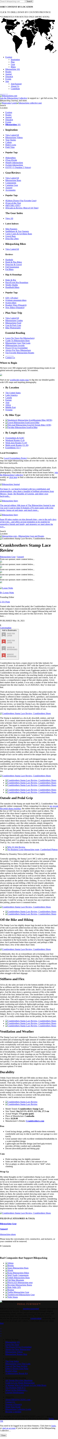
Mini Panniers (11, 229)
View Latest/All (12, 135)
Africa (8, 405)
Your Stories (10, 140)
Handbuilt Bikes (12, 287)
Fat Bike (33, 427)
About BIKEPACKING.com (17, 1399)
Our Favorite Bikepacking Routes (19, 353)
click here (13, 477)
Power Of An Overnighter (16, 348)
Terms (51, 1419)
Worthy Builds (11, 285)
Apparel (8, 187)
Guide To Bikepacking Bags (17, 340)
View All (9, 218)
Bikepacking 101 (12, 1342)
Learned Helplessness (14, 1392)
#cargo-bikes (10, 303)
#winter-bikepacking (14, 165)
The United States (13, 393)
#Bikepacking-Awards (15, 345)
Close (3, 1435)
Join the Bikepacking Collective (13, 98)
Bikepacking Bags (13, 180)
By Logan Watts (7, 592)
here (2, 1323)
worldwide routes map (19, 380)
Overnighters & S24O (14, 438)
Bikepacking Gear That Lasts (17, 343)
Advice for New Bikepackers (17, 1349)
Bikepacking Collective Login (18, 1409)
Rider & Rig (10, 280)
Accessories (10, 190)
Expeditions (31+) (13, 447)
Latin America (11, 395)
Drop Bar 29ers (12, 238)
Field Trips (10, 147)
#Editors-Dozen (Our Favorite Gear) (20, 200)
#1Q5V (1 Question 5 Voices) (18, 167)
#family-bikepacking (14, 162)
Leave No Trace (12, 1344)
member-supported (31, 1309)
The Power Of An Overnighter (18, 1347)
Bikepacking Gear (8, 557)
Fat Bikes (9, 269)
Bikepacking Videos (14, 137)
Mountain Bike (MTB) (42, 420)
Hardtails (9, 260)
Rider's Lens (10, 145)
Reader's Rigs (11, 1371)
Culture (8, 142)
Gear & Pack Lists (13, 325)
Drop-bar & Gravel (13, 264)
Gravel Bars (10, 236)
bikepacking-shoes (8, 1234)
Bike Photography (13, 328)
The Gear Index (12, 1361)
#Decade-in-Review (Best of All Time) (21, 208)
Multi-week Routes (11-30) (16, 445)
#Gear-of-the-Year (13, 203)
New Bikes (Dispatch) (14, 307)
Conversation (5, 628)
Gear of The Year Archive (16, 1366)
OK (1, 1421)
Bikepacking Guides (14, 320)
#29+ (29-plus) (11, 298)
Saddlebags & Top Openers (17, 231)
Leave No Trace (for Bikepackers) (20, 338)
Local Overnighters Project (15, 458)
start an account (9, 1428)
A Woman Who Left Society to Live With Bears (25, 1385)
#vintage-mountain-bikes (15, 300)
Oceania (8, 410)
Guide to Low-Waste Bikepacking (20, 1383)
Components (10, 183)
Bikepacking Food (13, 323)
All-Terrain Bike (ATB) (41, 425)
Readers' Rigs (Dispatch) (16, 305)
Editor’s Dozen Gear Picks (16, 1368)
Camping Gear (11, 185)
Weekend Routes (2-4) (15, 440)
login (53, 1426)
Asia (7, 402)
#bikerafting (10, 158)
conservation (35, 1318)
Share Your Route (13, 1407)
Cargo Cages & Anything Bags (18, 234)
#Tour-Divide (11, 160)
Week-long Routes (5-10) (16, 443)
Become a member (13, 1412)
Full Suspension (12, 267)
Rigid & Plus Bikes (13, 262)
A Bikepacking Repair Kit (16, 1373)
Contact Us (10, 357)
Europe (8, 400)
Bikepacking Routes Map (16, 1354)
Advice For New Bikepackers (18, 350)
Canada (8, 397)
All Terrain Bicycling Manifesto (19, 1380)
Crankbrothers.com (35, 1121)
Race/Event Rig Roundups (16, 282)
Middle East (10, 407)
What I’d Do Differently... (16, 1390)
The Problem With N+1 (15, 1388)
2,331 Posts (5, 602)
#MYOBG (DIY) (13, 205)
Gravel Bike (34, 422)
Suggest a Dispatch (13, 1404)
